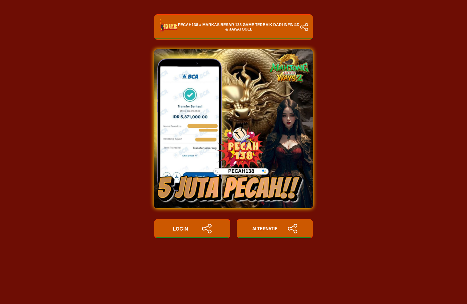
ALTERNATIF (264, 228)
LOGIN (180, 228)
